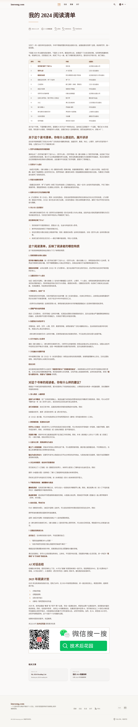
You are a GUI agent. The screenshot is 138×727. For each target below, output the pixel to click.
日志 (59, 4)
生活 (65, 4)
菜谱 (71, 4)
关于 (77, 4)
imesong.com (17, 4)
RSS (97, 708)
